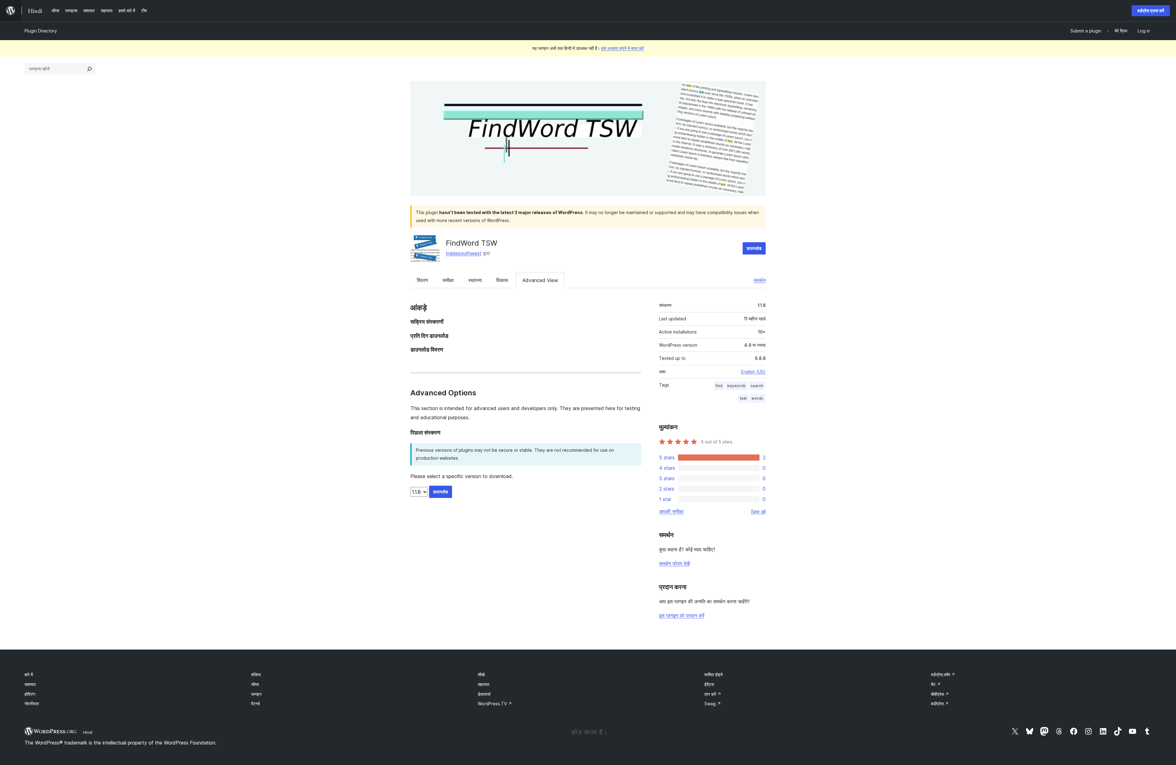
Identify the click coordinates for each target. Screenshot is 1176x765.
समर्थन (760, 280)
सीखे (481, 674)
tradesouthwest (463, 253)
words (757, 398)
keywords (736, 385)
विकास (502, 280)
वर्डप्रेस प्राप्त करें (1150, 10)
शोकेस (256, 674)
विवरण (422, 280)
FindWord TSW (471, 243)
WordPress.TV (495, 703)
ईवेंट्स (709, 684)
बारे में (28, 674)
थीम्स (255, 684)
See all (758, 511)
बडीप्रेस (940, 703)
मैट (936, 684)
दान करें (712, 694)
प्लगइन (256, 694)
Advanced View (540, 280)
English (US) (753, 371)
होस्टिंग (29, 694)
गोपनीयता (31, 703)
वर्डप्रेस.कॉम (943, 674)
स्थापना (475, 280)
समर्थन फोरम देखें (674, 563)
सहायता (483, 684)
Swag (712, 703)
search (757, 385)
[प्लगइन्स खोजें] (89, 69)
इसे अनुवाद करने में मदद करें (622, 48)
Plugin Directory (40, 30)
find (719, 385)
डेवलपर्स (484, 694)
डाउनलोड (754, 248)
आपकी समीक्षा (671, 511)
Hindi (87, 732)
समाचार (30, 684)
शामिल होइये (713, 674)
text (743, 398)
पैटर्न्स (255, 703)
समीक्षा (448, 280)
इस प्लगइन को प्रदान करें (681, 615)
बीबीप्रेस (940, 694)
